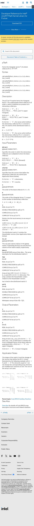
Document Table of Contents (16, 57)
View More (14, 30)
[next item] (33, 6)
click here (16, 39)
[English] (27, 2)
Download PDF (17, 23)
